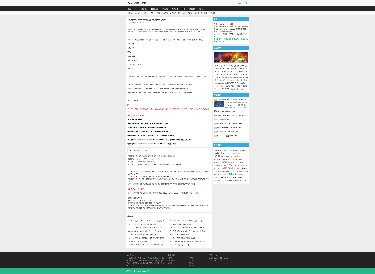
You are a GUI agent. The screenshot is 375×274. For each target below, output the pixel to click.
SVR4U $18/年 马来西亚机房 (179, 234)
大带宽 (237, 165)
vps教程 (165, 13)
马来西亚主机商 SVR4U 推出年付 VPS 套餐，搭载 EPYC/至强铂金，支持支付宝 (189, 231)
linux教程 (244, 181)
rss (168, 265)
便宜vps (130, 13)
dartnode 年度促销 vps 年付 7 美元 (181, 245)
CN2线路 (234, 159)
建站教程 (240, 177)
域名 (237, 168)
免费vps (145, 13)
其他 (183, 9)
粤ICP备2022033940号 (141, 271)
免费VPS (170, 258)
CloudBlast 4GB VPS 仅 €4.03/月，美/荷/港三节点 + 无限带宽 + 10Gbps (189, 221)
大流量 (158, 13)
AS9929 (240, 171)
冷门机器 (204, 13)
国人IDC (224, 153)
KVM (219, 150)
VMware (240, 174)
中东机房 (225, 177)
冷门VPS (191, 260)
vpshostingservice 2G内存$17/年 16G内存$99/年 (144, 231)
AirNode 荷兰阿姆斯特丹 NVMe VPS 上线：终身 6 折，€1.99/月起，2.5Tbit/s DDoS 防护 (189, 241)
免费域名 (233, 171)
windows (231, 153)
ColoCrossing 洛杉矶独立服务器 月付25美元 (230, 83)
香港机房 (173, 13)
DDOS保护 (181, 13)
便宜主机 (216, 168)
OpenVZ (145, 150)
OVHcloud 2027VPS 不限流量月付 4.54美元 (142, 224)
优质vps (201, 9)
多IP (151, 13)
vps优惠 (137, 13)
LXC (215, 174)
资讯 (246, 171)
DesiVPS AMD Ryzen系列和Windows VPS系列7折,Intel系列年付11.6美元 (147, 245)
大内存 (224, 159)
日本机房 (223, 165)
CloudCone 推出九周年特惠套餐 (181, 224)
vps (135, 150)
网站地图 (191, 265)
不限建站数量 (243, 165)
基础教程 (192, 9)
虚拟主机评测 (235, 180)
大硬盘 (190, 13)
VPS (136, 9)
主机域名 (144, 9)
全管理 (217, 181)
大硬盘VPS (171, 260)
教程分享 (165, 9)
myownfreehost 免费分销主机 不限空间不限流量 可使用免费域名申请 (238, 86)
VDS (226, 181)
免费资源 (175, 9)
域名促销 (217, 177)
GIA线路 (212, 13)
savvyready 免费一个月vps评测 (145, 162)
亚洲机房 (243, 150)
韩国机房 (225, 171)
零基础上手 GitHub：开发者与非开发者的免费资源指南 (233, 66)
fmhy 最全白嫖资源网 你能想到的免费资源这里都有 (232, 77)
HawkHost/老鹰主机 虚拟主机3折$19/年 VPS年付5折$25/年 (147, 238)
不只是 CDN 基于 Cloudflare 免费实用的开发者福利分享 (233, 71)
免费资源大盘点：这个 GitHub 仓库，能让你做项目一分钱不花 (235, 80)
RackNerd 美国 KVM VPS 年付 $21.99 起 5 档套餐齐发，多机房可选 (147, 221)
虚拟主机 (234, 162)
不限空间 (231, 168)
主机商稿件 (217, 165)
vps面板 (233, 177)
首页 (129, 9)
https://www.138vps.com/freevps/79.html (150, 159)
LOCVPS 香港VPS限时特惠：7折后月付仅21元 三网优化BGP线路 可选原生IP (147, 228)
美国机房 (237, 156)
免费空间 (233, 174)
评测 (222, 181)
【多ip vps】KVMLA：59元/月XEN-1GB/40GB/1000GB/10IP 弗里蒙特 (158, 165)
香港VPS (191, 258)
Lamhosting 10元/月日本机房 (137, 241)
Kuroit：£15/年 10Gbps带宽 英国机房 (182, 238)
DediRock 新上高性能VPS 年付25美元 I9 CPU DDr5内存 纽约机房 (147, 234)
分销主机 (243, 168)
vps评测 (217, 171)
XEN (229, 159)
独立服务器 (154, 9)
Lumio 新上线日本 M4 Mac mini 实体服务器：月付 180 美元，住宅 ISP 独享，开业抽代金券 (245, 69)
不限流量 (231, 150)
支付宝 (197, 13)
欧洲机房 (216, 162)
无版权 (220, 174)
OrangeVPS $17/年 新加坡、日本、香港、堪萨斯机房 (187, 228)
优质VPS (170, 263)
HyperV (225, 174)
